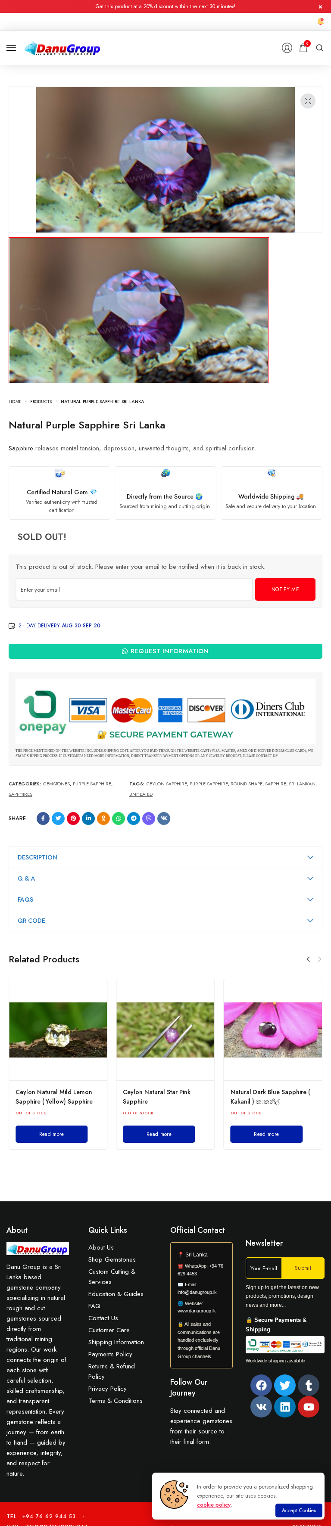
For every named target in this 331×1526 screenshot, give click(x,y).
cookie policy (214, 1505)
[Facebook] (261, 1385)
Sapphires (20, 794)
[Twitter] (285, 1385)
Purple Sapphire (92, 783)
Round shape (246, 783)
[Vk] (261, 1406)
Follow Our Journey (189, 1388)
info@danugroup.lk (197, 1292)
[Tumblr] (308, 1385)
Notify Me (285, 589)
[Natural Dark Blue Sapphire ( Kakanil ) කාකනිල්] (273, 1030)
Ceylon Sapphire (167, 783)
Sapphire (21, 448)
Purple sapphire (209, 783)
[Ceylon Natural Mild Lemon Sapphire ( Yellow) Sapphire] (58, 1030)
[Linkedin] (285, 1406)
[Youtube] (308, 1406)
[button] (308, 959)
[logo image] (62, 47)
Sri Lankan (302, 783)
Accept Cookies (299, 1510)
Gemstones (56, 783)
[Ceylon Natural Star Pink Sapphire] (165, 1030)
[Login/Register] (287, 48)
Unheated (141, 794)
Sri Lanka (196, 1255)
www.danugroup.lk (197, 1310)
